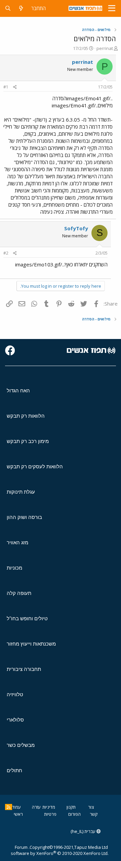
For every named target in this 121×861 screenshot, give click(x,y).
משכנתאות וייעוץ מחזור (31, 644)
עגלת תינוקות (21, 492)
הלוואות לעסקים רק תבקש (35, 466)
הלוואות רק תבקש (26, 416)
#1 (5, 87)
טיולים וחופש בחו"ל (27, 618)
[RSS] (8, 807)
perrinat (104, 48)
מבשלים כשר (21, 745)
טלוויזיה (15, 694)
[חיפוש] (7, 8)
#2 (5, 253)
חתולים (14, 770)
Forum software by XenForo (60, 850)
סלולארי (15, 720)
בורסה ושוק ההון (24, 517)
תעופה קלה (19, 593)
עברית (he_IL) (83, 831)
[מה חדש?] (21, 8)
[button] (112, 8)
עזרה (36, 807)
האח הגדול (18, 390)
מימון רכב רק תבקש (28, 441)
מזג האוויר (17, 542)
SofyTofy (76, 228)
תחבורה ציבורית (24, 669)
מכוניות (14, 568)
